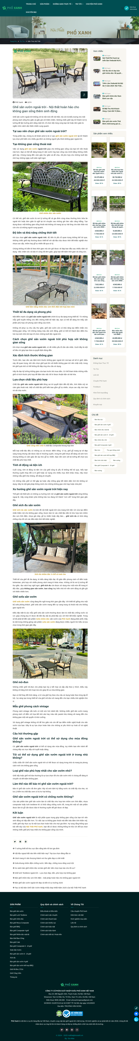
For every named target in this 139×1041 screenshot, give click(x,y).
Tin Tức (78, 4)
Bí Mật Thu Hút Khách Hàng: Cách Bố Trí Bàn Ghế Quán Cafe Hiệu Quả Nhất (112, 110)
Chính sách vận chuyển (48, 915)
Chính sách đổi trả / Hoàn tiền (51, 934)
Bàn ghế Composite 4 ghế (103, 445)
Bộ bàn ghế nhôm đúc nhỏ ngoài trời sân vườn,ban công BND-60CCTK (99, 334)
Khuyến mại (31, 12)
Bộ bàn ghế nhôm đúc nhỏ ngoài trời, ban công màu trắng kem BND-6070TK (99, 280)
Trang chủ (31, 4)
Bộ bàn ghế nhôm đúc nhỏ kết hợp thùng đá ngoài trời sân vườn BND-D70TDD (117, 227)
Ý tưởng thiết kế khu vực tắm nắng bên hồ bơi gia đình (36, 849)
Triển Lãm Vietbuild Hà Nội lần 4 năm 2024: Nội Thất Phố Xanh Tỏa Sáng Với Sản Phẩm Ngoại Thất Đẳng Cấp (112, 85)
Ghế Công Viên (15, 973)
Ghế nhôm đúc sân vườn (50, 213)
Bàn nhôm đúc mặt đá (102, 430)
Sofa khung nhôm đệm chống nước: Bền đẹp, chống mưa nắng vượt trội (44, 863)
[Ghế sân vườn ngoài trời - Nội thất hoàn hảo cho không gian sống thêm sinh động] (69, 27)
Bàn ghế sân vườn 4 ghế (103, 424)
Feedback (97, 387)
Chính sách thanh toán (48, 919)
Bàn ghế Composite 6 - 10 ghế (104, 465)
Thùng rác (13, 977)
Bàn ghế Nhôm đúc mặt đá (19, 934)
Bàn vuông (116, 460)
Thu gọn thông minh (113, 450)
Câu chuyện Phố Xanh (79, 911)
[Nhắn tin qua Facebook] (136, 1014)
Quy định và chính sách (101, 399)
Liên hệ (96, 375)
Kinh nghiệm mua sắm (79, 919)
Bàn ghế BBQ (15, 927)
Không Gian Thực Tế (62, 4)
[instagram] (77, 1030)
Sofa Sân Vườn (15, 950)
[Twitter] (62, 1030)
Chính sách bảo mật (47, 927)
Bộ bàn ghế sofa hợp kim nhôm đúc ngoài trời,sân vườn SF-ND (99, 172)
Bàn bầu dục (99, 419)
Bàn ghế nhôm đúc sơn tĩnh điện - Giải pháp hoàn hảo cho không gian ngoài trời (47, 878)
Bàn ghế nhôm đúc (17, 919)
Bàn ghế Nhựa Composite (19, 923)
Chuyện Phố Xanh (94, 4)
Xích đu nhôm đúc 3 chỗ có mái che (50, 574)
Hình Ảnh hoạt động (100, 393)
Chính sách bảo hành (48, 930)
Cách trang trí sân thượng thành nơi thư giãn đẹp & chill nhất (39, 858)
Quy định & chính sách (79, 927)
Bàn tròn (97, 450)
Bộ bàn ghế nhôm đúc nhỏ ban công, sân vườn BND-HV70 (99, 226)
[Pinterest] (72, 1030)
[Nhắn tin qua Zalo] (136, 1019)
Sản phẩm (44, 4)
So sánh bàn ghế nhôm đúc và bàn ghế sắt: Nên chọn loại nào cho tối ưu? (44, 868)
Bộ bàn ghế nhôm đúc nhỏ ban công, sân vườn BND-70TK (117, 279)
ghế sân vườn (31, 149)
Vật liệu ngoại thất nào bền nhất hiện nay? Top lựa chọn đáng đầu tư (42, 853)
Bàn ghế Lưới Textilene (18, 915)
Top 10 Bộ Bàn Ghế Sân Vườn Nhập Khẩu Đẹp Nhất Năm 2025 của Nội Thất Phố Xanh (50, 888)
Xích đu (12, 958)
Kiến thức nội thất (77, 915)
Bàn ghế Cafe (15, 942)
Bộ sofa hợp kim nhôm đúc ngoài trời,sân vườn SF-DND (117, 172)
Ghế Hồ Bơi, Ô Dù (16, 969)
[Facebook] (67, 1030)
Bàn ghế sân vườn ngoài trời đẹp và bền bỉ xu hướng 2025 (38, 883)
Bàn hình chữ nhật (101, 460)
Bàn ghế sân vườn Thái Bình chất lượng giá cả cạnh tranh (111, 122)
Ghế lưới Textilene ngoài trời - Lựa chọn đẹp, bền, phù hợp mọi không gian (45, 873)
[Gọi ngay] (136, 1008)
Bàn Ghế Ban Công (17, 938)
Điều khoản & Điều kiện (49, 911)
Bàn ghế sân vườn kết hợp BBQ (105, 455)
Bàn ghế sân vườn (17, 911)
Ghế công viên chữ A (36, 446)
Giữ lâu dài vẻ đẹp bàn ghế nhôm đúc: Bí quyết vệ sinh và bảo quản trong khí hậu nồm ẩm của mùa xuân (112, 72)
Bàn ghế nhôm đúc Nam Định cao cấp (111, 97)
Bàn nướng (98, 470)
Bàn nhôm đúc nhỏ (101, 440)
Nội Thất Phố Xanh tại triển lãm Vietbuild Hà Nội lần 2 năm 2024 (112, 59)
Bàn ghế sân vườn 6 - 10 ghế (104, 435)
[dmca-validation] (72, 1013)
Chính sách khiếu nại (48, 923)
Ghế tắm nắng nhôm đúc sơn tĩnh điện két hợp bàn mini (50, 307)
